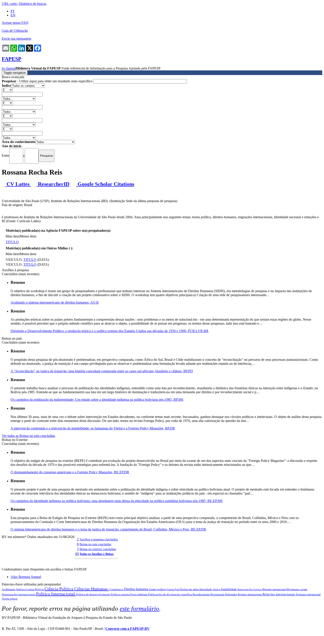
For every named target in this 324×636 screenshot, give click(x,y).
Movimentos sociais (296, 589)
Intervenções (245, 589)
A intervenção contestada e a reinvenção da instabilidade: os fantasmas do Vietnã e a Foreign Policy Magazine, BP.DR (93, 428)
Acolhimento (9, 589)
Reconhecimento (201, 594)
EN (13, 15)
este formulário (139, 608)
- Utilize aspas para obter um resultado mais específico (47, 81)
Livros (257, 589)
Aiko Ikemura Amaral (26, 577)
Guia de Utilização (15, 30)
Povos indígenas (139, 594)
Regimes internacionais (250, 594)
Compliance (116, 589)
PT (13, 11)
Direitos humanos (136, 589)
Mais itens (13, 236)
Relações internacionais (279, 594)
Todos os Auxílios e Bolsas (97, 554)
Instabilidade (229, 589)
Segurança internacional (308, 594)
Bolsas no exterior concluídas (98, 549)
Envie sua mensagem (16, 38)
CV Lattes (18, 184)
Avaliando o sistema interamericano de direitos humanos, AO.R (55, 302)
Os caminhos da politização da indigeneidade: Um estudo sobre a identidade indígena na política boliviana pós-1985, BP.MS (97, 399)
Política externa (120, 594)
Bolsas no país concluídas (95, 544)
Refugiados (231, 594)
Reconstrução (217, 594)
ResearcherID (53, 184)
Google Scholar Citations (105, 184)
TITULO (12, 242)
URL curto (9, 4)
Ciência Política (59, 588)
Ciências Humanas (91, 588)
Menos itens (28, 236)
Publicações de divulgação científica (170, 594)
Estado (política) (158, 589)
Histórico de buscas (32, 4)
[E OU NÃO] (7, 90)
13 (77, 554)
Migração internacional (274, 589)
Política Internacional (56, 593)
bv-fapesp (8, 68)
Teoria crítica (9, 598)
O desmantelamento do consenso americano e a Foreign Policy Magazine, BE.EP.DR (70, 472)
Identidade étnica (210, 589)
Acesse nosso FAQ (15, 22)
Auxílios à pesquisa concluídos (99, 539)
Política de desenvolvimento (93, 594)
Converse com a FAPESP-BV (127, 628)
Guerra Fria (173, 589)
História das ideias (189, 589)
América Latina (25, 589)
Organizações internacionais (19, 594)
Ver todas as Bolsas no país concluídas (28, 436)
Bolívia (40, 589)
